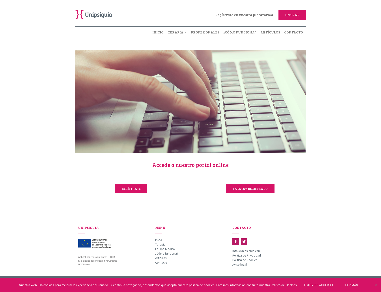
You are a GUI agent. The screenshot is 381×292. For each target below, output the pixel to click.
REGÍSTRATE (131, 189)
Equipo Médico (165, 249)
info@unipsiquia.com (246, 251)
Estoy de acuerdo (318, 285)
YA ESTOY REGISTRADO (250, 189)
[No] (375, 285)
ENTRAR (292, 14)
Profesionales (205, 32)
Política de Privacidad (246, 255)
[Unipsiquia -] (97, 13)
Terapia (175, 32)
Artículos (270, 32)
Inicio (158, 32)
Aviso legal (239, 264)
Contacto (293, 32)
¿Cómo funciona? (239, 32)
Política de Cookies (245, 260)
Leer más (351, 285)
